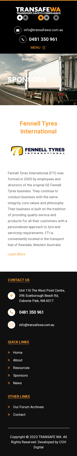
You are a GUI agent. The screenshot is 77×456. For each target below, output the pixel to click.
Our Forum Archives (28, 407)
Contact (19, 414)
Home (17, 352)
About (17, 360)
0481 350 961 (43, 39)
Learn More (16, 254)
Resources (21, 368)
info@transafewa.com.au (43, 30)
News (17, 383)
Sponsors (20, 375)
